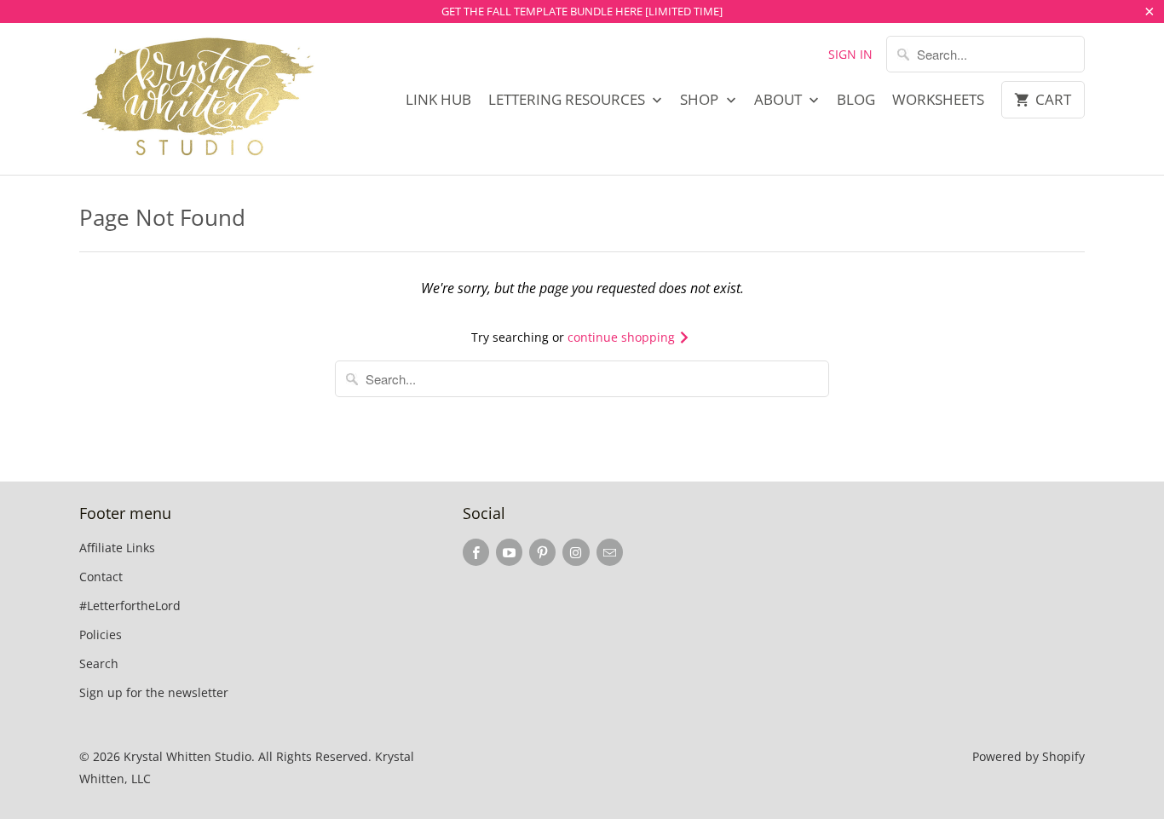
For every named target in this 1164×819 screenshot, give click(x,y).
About (779, 99)
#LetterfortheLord (130, 605)
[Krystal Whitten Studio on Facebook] (476, 552)
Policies (100, 634)
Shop (701, 99)
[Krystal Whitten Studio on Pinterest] (542, 552)
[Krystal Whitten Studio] (198, 99)
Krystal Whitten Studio (187, 756)
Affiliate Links (117, 547)
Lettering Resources (568, 99)
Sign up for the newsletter (153, 692)
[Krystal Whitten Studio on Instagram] (575, 552)
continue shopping (623, 337)
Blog (856, 99)
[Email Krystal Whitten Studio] (609, 552)
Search (98, 663)
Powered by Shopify (1028, 756)
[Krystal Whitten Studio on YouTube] (509, 552)
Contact (101, 576)
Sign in (850, 54)
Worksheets (938, 99)
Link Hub (438, 99)
